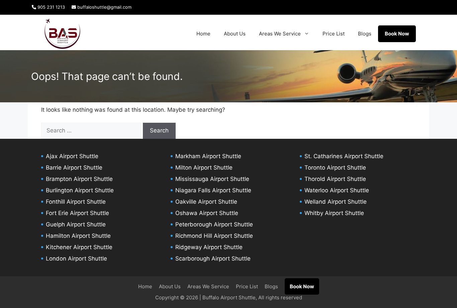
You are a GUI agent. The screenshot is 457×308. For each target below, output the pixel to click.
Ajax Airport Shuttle (72, 156)
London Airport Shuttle (76, 258)
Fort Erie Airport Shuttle (77, 213)
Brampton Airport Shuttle (79, 179)
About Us (235, 33)
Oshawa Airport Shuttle (206, 213)
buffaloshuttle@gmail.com (103, 7)
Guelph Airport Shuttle (76, 224)
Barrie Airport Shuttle (74, 167)
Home (203, 33)
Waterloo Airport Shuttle (336, 190)
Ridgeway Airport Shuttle (209, 247)
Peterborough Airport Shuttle (214, 224)
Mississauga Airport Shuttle (212, 179)
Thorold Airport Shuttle (335, 179)
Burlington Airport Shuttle (80, 190)
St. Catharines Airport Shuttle (343, 156)
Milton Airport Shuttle (204, 167)
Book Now (397, 33)
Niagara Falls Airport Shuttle (213, 190)
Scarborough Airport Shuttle (213, 258)
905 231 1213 (50, 7)
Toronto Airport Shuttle (335, 167)
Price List (334, 33)
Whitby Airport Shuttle (334, 213)
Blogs (364, 33)
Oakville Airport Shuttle (206, 201)
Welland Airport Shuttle (335, 201)
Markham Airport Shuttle (208, 156)
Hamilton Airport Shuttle (78, 235)
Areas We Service (280, 33)
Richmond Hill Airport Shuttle (214, 235)
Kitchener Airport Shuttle (79, 247)
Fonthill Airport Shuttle (76, 201)
